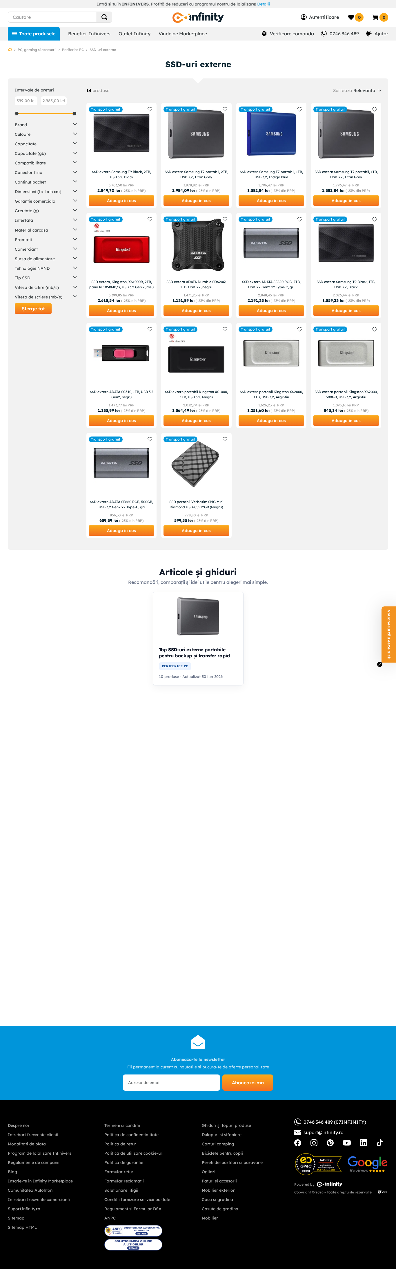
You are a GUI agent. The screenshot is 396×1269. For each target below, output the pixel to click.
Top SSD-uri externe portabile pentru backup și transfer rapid (194, 653)
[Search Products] (104, 17)
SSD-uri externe (103, 49)
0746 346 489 (344, 33)
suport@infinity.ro (324, 1132)
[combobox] (70, 17)
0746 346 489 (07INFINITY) (335, 1122)
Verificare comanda (292, 33)
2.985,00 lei (54, 100)
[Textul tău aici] (297, 1142)
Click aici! (232, 4)
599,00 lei (26, 100)
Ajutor (381, 33)
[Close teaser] (380, 664)
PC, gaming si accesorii (37, 49)
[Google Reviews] (367, 1164)
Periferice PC (73, 49)
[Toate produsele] (34, 34)
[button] (46, 124)
